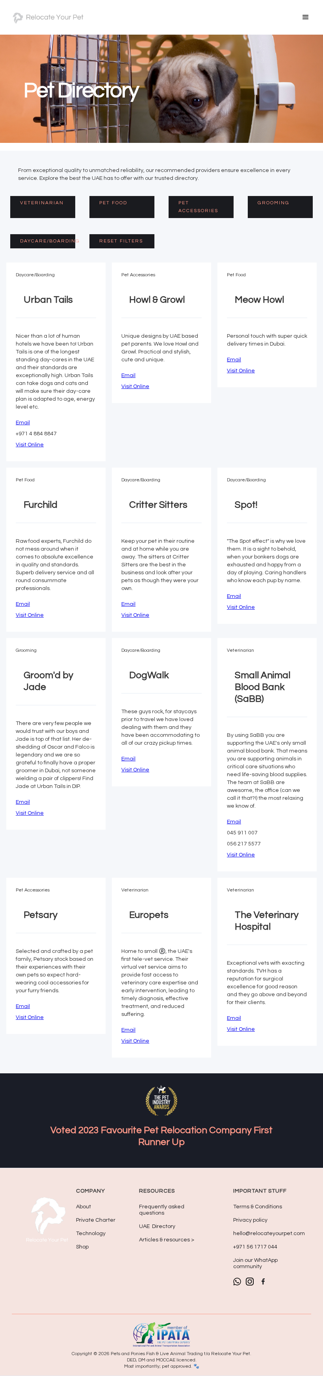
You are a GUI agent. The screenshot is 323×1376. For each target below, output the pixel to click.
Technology (91, 1233)
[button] (305, 17)
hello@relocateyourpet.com (269, 1233)
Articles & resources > (166, 1240)
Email (23, 422)
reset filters (121, 241)
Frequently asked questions (161, 1210)
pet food (113, 202)
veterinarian (42, 202)
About (83, 1207)
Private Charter (95, 1220)
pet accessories (198, 206)
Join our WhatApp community (255, 1263)
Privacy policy (250, 1220)
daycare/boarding (47, 241)
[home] (47, 17)
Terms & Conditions (257, 1207)
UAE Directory (157, 1226)
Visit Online (30, 445)
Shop (82, 1247)
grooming (274, 202)
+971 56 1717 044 (255, 1247)
